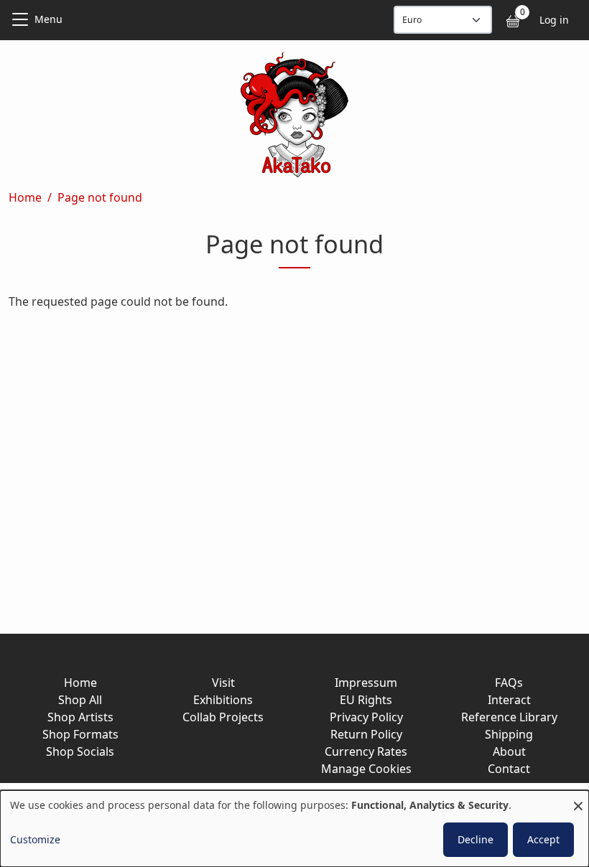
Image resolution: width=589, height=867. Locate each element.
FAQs (509, 682)
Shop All (80, 700)
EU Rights (366, 700)
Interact (509, 700)
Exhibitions (223, 700)
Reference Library (509, 717)
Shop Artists (80, 717)
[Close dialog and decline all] (578, 799)
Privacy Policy (366, 717)
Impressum (366, 682)
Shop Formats (80, 734)
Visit (223, 682)
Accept (543, 839)
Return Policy (366, 734)
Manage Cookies (366, 769)
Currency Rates (366, 751)
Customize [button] (35, 839)
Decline (475, 839)
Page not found (99, 197)
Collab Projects (223, 717)
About (509, 751)
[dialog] (294, 828)
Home (25, 197)
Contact (509, 769)
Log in (554, 20)
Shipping (509, 734)
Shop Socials (80, 751)
